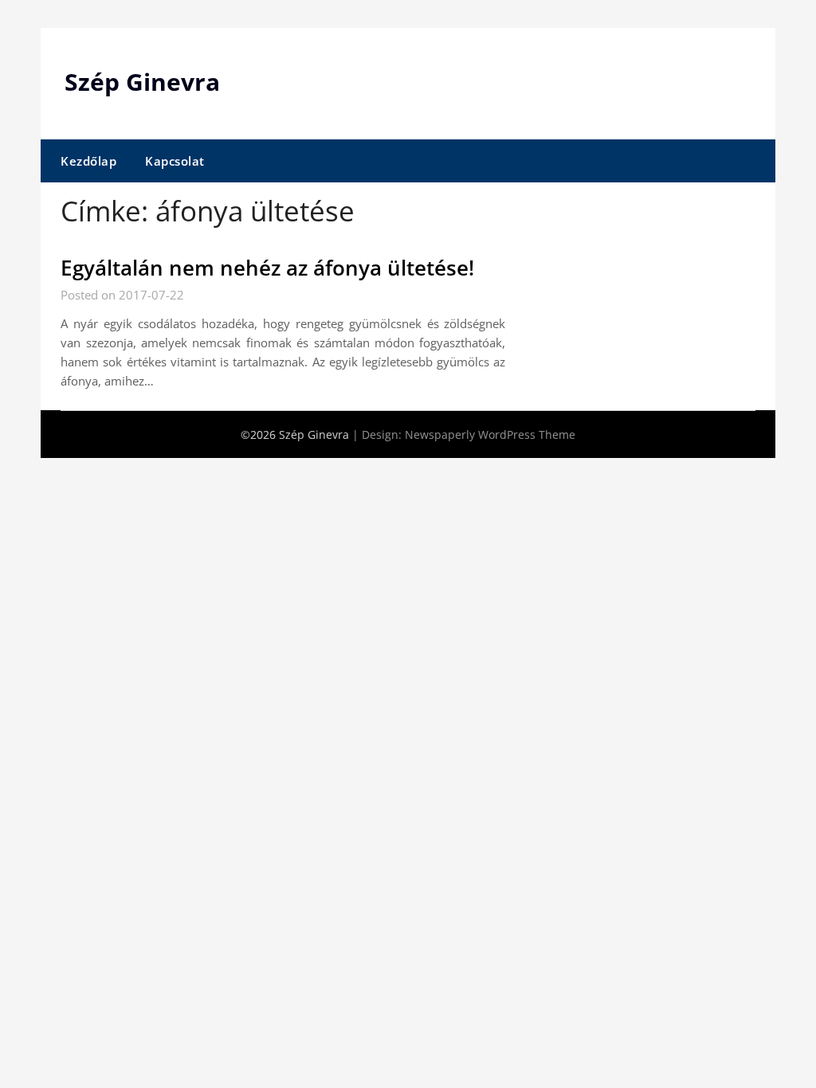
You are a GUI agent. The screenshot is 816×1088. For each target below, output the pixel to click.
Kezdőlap (88, 161)
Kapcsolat (175, 161)
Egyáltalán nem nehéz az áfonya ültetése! (267, 267)
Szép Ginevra (142, 81)
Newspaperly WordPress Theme (490, 434)
